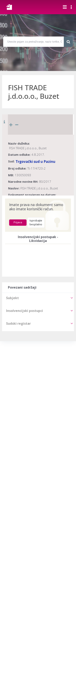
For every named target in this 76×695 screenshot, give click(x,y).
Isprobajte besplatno (36, 222)
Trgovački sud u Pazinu (35, 161)
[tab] (38, 298)
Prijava (18, 222)
